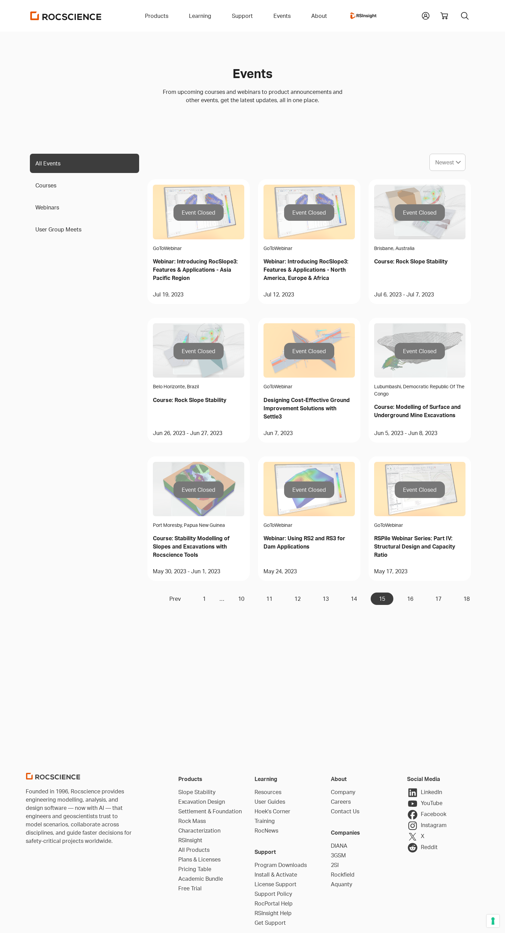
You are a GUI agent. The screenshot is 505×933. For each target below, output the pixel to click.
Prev (175, 598)
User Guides (270, 801)
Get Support (270, 922)
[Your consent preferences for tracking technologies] (493, 920)
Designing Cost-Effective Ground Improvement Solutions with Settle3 (306, 408)
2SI (335, 864)
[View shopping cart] (444, 16)
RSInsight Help (273, 913)
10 (241, 598)
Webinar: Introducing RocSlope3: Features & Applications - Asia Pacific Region (195, 269)
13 (326, 598)
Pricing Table (194, 869)
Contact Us (345, 811)
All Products (194, 849)
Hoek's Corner (272, 811)
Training (265, 820)
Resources (268, 792)
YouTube (431, 803)
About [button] (319, 15)
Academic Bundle (200, 878)
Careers (341, 801)
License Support (275, 884)
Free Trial (190, 888)
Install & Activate (276, 874)
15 (382, 598)
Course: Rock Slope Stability (411, 261)
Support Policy (273, 893)
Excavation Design (201, 801)
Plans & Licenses (199, 859)
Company (343, 792)
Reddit (429, 847)
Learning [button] (200, 15)
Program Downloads (281, 864)
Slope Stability (196, 792)
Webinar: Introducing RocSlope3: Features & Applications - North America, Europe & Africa (305, 269)
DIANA (339, 845)
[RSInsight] (363, 16)
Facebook (433, 814)
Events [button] (282, 15)
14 (354, 598)
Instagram (434, 825)
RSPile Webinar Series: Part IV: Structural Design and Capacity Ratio (414, 546)
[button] (425, 15)
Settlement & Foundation (210, 811)
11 (269, 598)
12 (297, 598)
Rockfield (343, 874)
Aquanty (341, 884)
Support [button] (242, 15)
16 (410, 598)
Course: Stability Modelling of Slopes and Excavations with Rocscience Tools (191, 546)
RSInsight (190, 840)
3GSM (338, 855)
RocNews (266, 830)
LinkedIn (431, 792)
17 (438, 598)
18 (466, 598)
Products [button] (156, 15)
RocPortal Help (274, 903)
